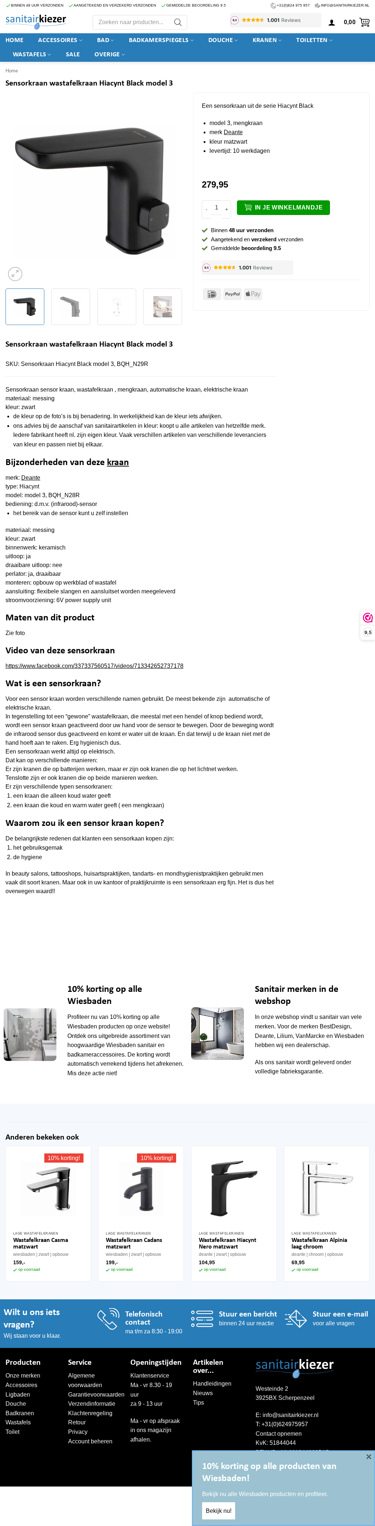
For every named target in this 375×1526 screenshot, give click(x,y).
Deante (233, 132)
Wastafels (29, 54)
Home (14, 40)
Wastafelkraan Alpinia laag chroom (319, 1243)
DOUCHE (220, 40)
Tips (198, 1403)
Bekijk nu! (218, 1511)
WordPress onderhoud (118, 1494)
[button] (331, 22)
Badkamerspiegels (159, 40)
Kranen (265, 40)
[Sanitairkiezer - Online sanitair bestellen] (35, 22)
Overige (107, 54)
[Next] (169, 191)
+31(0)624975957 (284, 1424)
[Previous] (18, 191)
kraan (118, 462)
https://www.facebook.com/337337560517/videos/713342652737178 (94, 666)
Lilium (285, 1036)
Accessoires (57, 40)
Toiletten (311, 40)
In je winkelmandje (289, 207)
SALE (73, 54)
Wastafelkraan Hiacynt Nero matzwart (227, 1243)
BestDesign (335, 1026)
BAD (103, 40)
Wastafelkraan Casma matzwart (40, 1243)
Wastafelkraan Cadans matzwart (134, 1243)
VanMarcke (310, 1036)
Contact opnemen (279, 1434)
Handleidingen (212, 1383)
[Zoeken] (178, 22)
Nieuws (203, 1393)
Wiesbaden (82, 1026)
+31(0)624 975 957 (293, 5)
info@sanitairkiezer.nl (345, 5)
